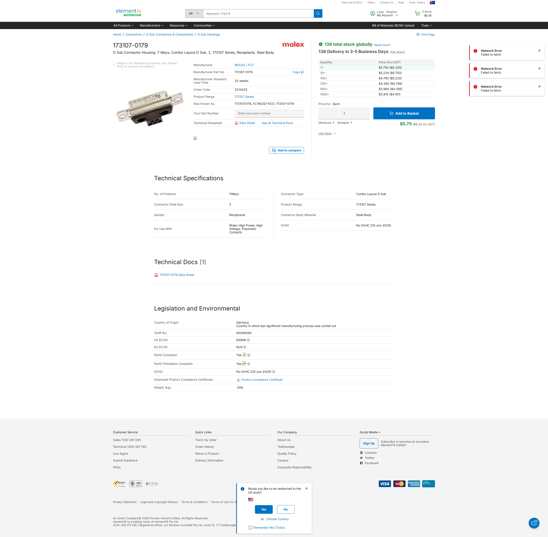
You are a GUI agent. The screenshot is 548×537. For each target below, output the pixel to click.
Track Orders (417, 2)
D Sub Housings (209, 34)
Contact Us (386, 2)
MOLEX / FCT (244, 65)
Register (391, 11)
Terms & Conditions (194, 502)
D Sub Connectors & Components (169, 34)
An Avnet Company (125, 518)
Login (380, 11)
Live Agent (120, 453)
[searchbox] (258, 13)
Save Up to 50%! (352, 2)
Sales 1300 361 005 (127, 440)
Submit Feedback (125, 460)
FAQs (117, 467)
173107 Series (244, 96)
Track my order (206, 440)
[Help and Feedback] (534, 523)
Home (117, 34)
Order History (204, 446)
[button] (123, 25)
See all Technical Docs (277, 123)
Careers (282, 460)
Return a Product (207, 453)
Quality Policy (286, 453)
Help (401, 2)
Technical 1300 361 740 (129, 446)
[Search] (318, 13)
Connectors (134, 34)
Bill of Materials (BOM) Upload (393, 25)
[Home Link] (129, 13)
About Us (283, 440)
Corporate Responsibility (294, 467)
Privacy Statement (125, 502)
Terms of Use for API (225, 502)
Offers (371, 2)
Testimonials (286, 446)
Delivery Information (209, 460)
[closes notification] (539, 14)
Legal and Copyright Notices (159, 502)
